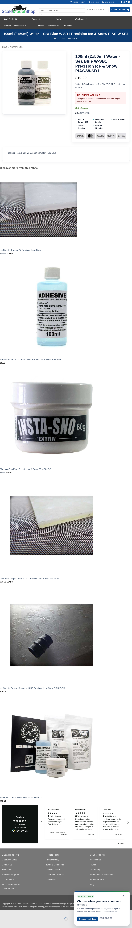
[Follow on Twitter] (126, 2)
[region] (84, 822)
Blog (92, 884)
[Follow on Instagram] (124, 2)
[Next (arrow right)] (10, 923)
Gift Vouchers (8, 880)
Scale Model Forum (11, 884)
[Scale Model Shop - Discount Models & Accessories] (18, 9)
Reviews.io (51, 880)
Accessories (37, 19)
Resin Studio (8, 889)
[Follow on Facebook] (121, 2)
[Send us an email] (129, 2)
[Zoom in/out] (2, 912)
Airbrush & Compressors (14, 26)
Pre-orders (68, 26)
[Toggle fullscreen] (10, 912)
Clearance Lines (9, 860)
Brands (41, 26)
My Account (7, 870)
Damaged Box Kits (10, 855)
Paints (58, 19)
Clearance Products (55, 875)
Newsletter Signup (10, 875)
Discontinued (74, 39)
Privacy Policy (52, 860)
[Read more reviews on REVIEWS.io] (20, 831)
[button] (41, 822)
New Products (53, 26)
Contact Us (7, 865)
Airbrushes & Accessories (101, 875)
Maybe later (106, 918)
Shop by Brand (97, 880)
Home (54, 39)
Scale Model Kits (11, 19)
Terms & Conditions (55, 865)
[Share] (17, 912)
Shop (62, 39)
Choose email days (87, 919)
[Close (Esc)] (25, 912)
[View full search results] (41, 6)
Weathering (79, 19)
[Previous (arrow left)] (2, 923)
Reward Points (52, 855)
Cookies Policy (53, 870)
